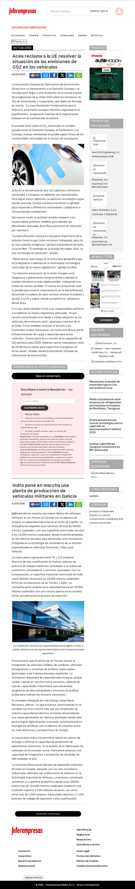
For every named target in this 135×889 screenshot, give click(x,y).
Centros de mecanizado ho (102, 243)
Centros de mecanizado (100, 185)
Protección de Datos (88, 856)
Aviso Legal (48, 431)
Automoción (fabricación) (29, 27)
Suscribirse (106, 320)
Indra (15, 513)
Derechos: (58, 452)
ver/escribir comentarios (48, 813)
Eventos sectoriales (100, 522)
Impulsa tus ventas (99, 515)
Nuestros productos (29, 861)
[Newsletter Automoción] (106, 285)
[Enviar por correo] (45, 75)
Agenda (94, 496)
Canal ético (24, 856)
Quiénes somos (26, 866)
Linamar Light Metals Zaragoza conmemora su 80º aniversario (104, 447)
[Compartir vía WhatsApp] (78, 75)
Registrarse (83, 834)
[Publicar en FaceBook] (53, 75)
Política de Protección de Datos (33, 465)
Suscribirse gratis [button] (96, 11)
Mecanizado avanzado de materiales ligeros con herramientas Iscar (104, 384)
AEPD (58, 462)
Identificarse (84, 829)
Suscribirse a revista (88, 844)
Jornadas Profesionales (101, 511)
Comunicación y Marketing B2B (106, 519)
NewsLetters (84, 839)
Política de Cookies (87, 861)
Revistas (96, 35)
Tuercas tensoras (104, 214)
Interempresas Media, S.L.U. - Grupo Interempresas (72, 884)
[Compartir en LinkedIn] (70, 75)
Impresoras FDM (103, 156)
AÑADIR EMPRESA (33, 877)
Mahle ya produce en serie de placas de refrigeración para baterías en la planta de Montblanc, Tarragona (105, 404)
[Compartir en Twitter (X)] (62, 75)
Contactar (24, 851)
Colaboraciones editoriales (92, 866)
